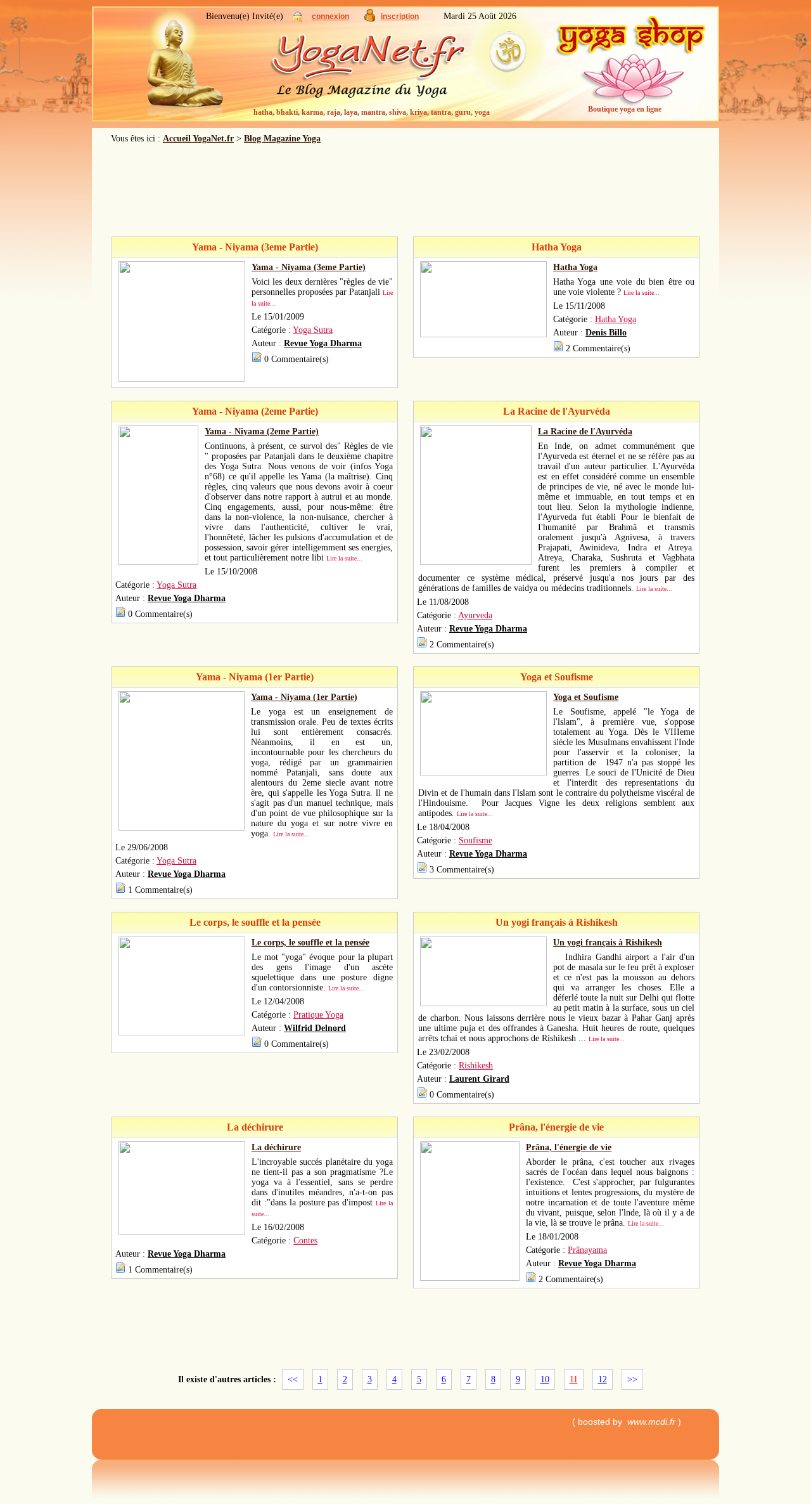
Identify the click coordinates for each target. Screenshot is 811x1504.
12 (602, 1379)
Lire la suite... (641, 292)
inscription (400, 16)
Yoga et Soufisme (585, 697)
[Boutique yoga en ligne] (630, 70)
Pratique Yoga (318, 1015)
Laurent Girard (479, 1079)
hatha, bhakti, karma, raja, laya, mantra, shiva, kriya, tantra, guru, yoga (371, 112)
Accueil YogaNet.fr (198, 138)
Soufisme (475, 840)
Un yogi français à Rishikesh (607, 942)
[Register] (369, 18)
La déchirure (276, 1147)
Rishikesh (476, 1065)
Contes (305, 1240)
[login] (297, 19)
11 (574, 1379)
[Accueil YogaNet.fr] (177, 66)
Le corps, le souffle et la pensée (310, 942)
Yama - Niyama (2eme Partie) (262, 431)
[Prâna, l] (470, 1278)
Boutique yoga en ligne (624, 109)
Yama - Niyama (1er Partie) (304, 697)
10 (544, 1379)
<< (293, 1379)
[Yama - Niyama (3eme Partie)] (181, 379)
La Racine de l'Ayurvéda (585, 431)
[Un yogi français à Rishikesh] (483, 1003)
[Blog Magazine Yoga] (392, 70)
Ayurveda (475, 615)
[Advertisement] (405, 190)
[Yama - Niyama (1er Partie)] (181, 828)
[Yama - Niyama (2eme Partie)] (158, 562)
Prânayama (587, 1250)
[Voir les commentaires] (257, 359)
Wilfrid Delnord (315, 1028)
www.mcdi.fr (651, 1421)
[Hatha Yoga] (483, 334)
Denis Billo (606, 332)
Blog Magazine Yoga (282, 138)
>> (632, 1379)
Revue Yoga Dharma (323, 343)
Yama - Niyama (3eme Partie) (309, 267)
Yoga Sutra (313, 330)
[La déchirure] (181, 1231)
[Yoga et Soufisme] (483, 772)
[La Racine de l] (476, 562)
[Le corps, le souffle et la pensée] (181, 1032)
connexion (330, 16)
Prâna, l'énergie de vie (568, 1147)
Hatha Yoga (575, 267)
